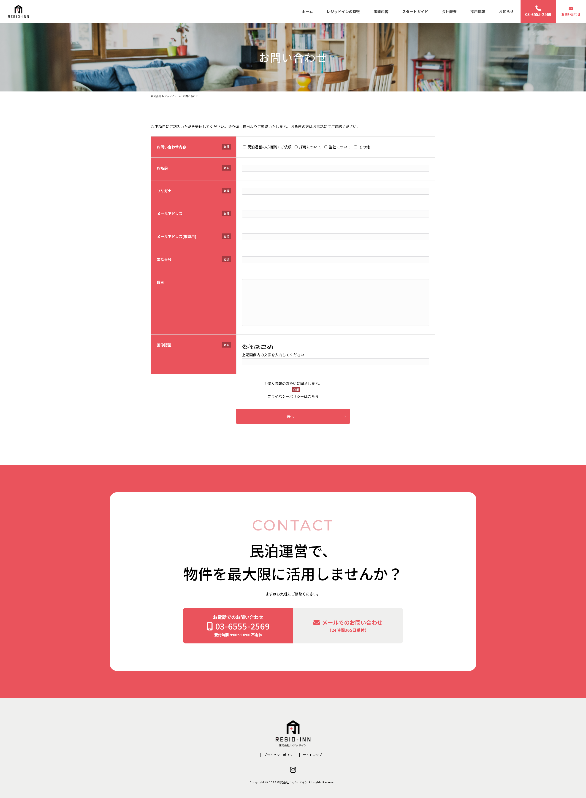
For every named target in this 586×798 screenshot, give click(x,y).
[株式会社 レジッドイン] (19, 11)
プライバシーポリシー (280, 755)
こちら (313, 396)
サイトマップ (312, 755)
